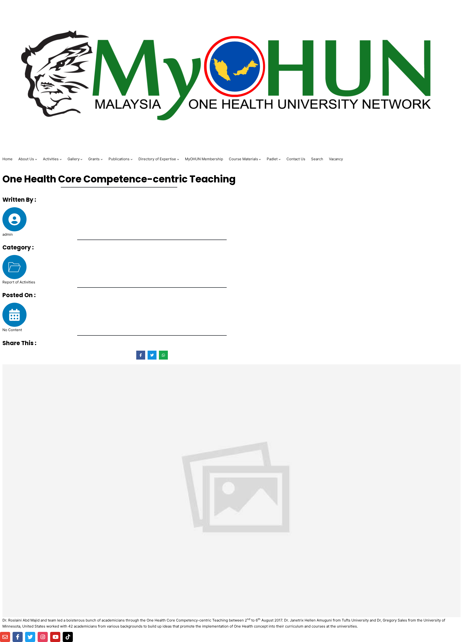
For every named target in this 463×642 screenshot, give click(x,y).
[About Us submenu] (36, 159)
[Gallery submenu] (81, 159)
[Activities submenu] (61, 159)
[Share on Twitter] (152, 355)
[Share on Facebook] (140, 355)
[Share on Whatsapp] (163, 355)
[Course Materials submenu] (260, 159)
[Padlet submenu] (280, 159)
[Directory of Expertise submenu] (178, 159)
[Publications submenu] (131, 159)
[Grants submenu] (102, 159)
